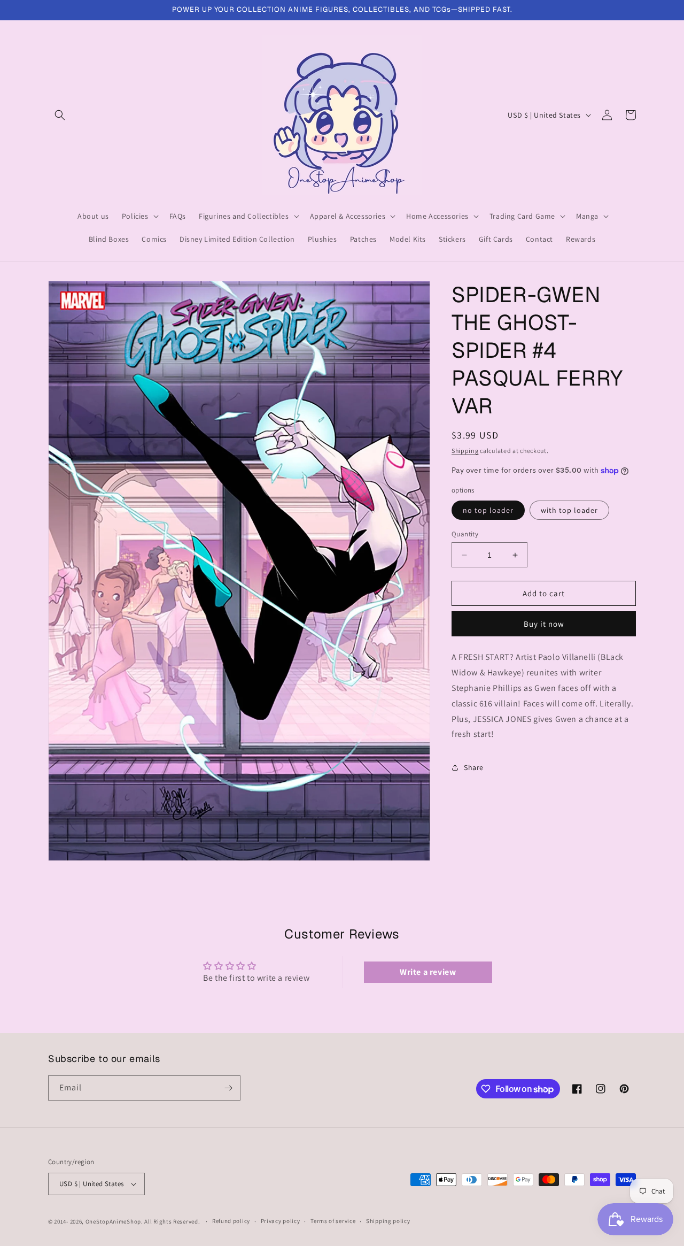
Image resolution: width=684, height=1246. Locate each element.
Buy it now (544, 624)
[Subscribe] (228, 1088)
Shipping (465, 451)
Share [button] (474, 767)
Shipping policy (388, 1221)
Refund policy (231, 1221)
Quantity (465, 534)
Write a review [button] (428, 972)
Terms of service (332, 1221)
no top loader (488, 510)
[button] (60, 115)
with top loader (569, 510)
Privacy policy (280, 1221)
